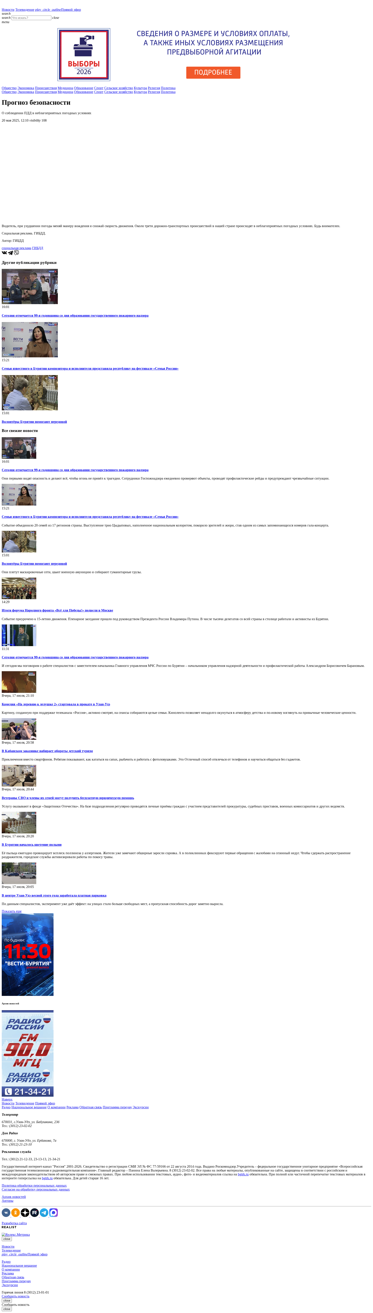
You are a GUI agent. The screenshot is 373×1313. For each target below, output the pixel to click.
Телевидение (24, 9)
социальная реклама (16, 248)
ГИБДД (37, 248)
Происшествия (46, 88)
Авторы (7, 1200)
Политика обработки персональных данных (34, 1185)
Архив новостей (14, 1197)
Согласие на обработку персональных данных (36, 1189)
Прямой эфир (58, 9)
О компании (56, 1107)
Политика (168, 88)
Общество (9, 88)
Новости (8, 9)
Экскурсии (141, 1107)
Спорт (98, 88)
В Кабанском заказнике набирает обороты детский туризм (47, 751)
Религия (154, 88)
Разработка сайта (14, 1223)
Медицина (65, 88)
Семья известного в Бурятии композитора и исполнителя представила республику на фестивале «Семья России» (90, 368)
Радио (6, 1107)
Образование (83, 88)
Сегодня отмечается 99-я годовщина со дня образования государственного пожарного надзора (75, 315)
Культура (140, 88)
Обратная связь (90, 1107)
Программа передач (117, 1107)
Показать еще (12, 911)
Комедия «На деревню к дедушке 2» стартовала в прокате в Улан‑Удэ (56, 704)
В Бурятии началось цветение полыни (32, 844)
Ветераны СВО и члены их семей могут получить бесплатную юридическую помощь (68, 798)
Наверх (7, 1099)
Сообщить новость (15, 1296)
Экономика (25, 88)
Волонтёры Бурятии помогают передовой (34, 422)
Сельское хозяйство (118, 88)
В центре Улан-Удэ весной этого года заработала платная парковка (54, 895)
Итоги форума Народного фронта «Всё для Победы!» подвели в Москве (57, 610)
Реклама (72, 1107)
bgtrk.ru (243, 1174)
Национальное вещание (29, 1107)
